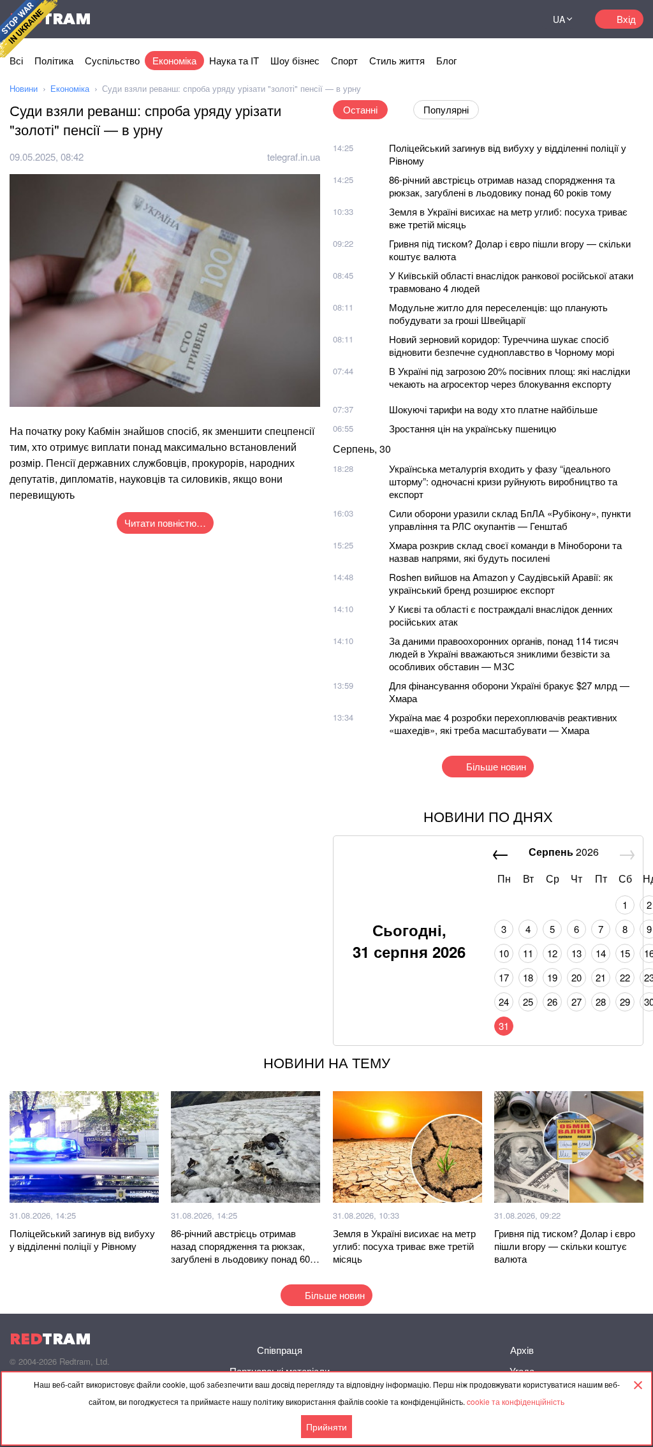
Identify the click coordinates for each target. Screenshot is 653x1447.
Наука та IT (234, 60)
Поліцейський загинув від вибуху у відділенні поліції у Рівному (507, 154)
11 (528, 953)
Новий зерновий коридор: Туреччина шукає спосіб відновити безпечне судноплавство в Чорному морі (501, 345)
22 (625, 977)
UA (559, 19)
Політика (53, 60)
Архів (522, 1349)
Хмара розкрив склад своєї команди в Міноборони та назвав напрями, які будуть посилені (505, 551)
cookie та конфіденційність (515, 1401)
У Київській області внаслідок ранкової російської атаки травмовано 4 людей (511, 281)
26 (552, 1001)
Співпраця (279, 1349)
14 (601, 953)
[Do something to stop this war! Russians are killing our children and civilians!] (28, 28)
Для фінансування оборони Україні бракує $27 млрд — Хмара (509, 692)
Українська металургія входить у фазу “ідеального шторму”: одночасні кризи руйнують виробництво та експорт (503, 481)
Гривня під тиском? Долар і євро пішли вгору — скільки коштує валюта (510, 250)
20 (576, 977)
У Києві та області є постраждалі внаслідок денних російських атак (501, 615)
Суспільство (112, 60)
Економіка (174, 60)
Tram (50, 1339)
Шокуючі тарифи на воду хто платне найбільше (493, 409)
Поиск (515, 19)
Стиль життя (397, 60)
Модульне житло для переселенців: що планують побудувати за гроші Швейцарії (498, 313)
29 (625, 1001)
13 (576, 953)
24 (504, 1001)
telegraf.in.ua (293, 156)
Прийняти (326, 1426)
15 (625, 953)
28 (601, 1001)
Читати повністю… (165, 522)
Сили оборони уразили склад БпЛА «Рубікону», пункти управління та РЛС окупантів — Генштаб (510, 519)
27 (576, 1001)
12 (552, 953)
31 (504, 1025)
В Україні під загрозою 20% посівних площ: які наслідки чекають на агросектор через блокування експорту (509, 377)
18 (528, 977)
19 (552, 977)
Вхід (626, 19)
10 (504, 953)
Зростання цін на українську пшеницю (472, 428)
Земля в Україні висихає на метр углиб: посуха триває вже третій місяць (508, 218)
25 (528, 1001)
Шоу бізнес (294, 60)
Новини (24, 88)
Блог (446, 60)
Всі (16, 60)
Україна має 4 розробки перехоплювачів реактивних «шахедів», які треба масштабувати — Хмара (503, 723)
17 (504, 977)
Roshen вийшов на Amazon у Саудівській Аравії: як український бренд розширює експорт (501, 583)
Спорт (344, 60)
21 (601, 977)
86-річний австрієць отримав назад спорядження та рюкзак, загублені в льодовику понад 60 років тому (502, 186)
